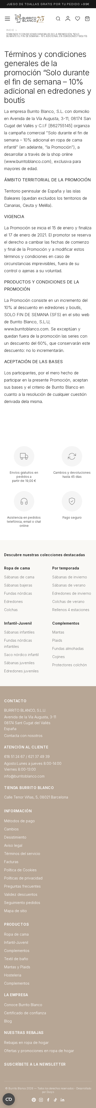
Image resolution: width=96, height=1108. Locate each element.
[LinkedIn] (62, 1100)
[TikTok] (55, 1100)
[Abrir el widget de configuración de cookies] (9, 1099)
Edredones (13, 601)
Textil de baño (16, 959)
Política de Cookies (20, 870)
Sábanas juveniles (19, 663)
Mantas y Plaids (17, 967)
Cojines (58, 656)
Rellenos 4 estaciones (70, 609)
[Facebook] (48, 1100)
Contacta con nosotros (23, 735)
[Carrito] (87, 18)
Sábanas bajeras (18, 585)
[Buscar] (58, 18)
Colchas (11, 609)
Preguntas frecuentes (22, 886)
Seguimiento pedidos (22, 902)
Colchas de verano (68, 601)
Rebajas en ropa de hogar (26, 1042)
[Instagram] (41, 1100)
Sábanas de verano (69, 585)
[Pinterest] (34, 1100)
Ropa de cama (16, 934)
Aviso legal (13, 845)
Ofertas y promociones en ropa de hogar (39, 1051)
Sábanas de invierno (69, 577)
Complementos (16, 950)
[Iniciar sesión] (67, 18)
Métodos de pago (19, 821)
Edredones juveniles (21, 671)
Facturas (11, 862)
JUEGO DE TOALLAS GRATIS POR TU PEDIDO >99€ (48, 4)
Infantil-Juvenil (16, 942)
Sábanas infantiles (19, 632)
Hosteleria (12, 975)
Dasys (50, 1091)
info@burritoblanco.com (24, 776)
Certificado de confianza (25, 1013)
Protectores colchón (69, 665)
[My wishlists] (77, 18)
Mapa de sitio (15, 911)
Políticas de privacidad (23, 878)
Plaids (57, 640)
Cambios (11, 829)
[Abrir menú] (7, 18)
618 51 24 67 (14, 756)
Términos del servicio (22, 853)
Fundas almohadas (68, 648)
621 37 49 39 (39, 756)
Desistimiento (15, 837)
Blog (8, 1021)
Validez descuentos (20, 894)
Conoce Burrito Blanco (23, 1005)
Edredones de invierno (71, 593)
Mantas (58, 632)
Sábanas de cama (19, 577)
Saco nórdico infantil (21, 654)
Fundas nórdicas (18, 593)
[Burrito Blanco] (46, 19)
